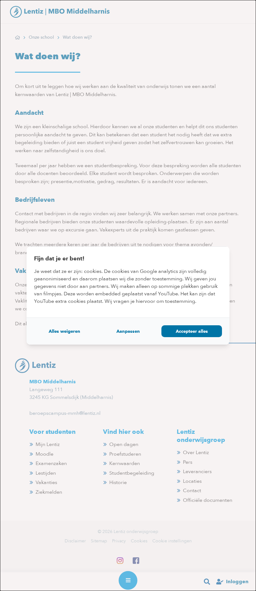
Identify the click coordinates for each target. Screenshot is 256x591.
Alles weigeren (64, 331)
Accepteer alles (192, 331)
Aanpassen (128, 331)
